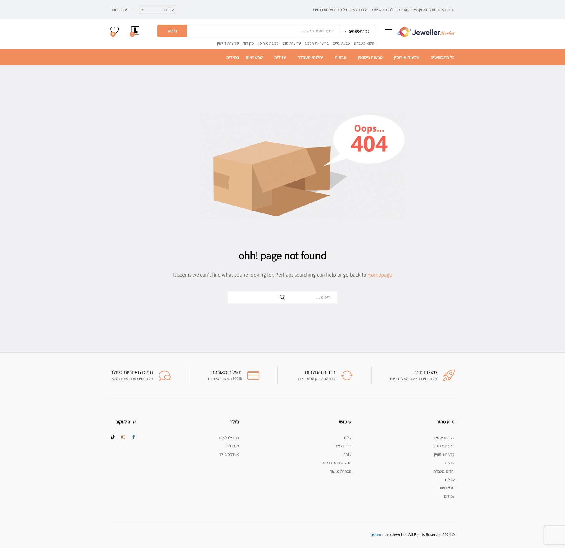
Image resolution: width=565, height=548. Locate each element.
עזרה (347, 454)
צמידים (232, 57)
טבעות (340, 57)
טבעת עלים (341, 43)
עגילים (280, 57)
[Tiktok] (112, 437)
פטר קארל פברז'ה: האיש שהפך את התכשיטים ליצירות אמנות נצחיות (365, 9)
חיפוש (172, 31)
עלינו (347, 437)
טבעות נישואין (370, 57)
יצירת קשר (343, 445)
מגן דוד (248, 43)
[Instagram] (123, 437)
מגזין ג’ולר (231, 445)
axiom (376, 534)
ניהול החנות (119, 9)
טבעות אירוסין (268, 43)
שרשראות (254, 57)
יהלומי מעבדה (364, 43)
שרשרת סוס (292, 43)
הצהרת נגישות (340, 471)
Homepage (380, 274)
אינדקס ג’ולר (229, 454)
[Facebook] (134, 437)
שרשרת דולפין (228, 43)
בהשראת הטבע (317, 43)
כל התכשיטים (443, 57)
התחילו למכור (228, 437)
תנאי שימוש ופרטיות (336, 462)
